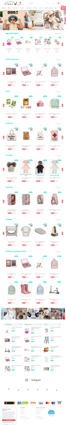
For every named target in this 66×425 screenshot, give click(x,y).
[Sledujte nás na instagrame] (33, 383)
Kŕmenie (35, 8)
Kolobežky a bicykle (48, 8)
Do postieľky (28, 8)
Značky (60, 8)
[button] (8, 422)
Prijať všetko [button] (8, 420)
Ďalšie (55, 8)
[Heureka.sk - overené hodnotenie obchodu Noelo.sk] (51, 416)
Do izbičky (22, 8)
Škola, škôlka (15, 8)
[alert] (8, 415)
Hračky (9, 8)
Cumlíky (40, 8)
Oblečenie (3, 8)
